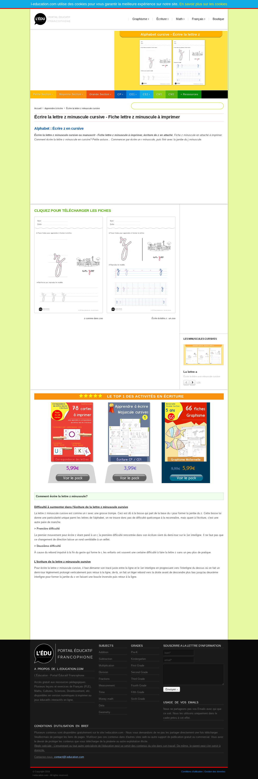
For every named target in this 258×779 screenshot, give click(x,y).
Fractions (104, 678)
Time (102, 692)
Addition (103, 652)
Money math (106, 698)
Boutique (218, 19)
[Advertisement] (70, 59)
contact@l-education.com (69, 756)
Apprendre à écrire (54, 108)
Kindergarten (138, 658)
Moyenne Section (70, 94)
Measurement (107, 685)
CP (119, 94)
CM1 (159, 94)
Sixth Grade (138, 698)
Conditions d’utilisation (192, 771)
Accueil (37, 108)
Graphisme (139, 19)
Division (103, 672)
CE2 (145, 94)
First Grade (137, 665)
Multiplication (106, 665)
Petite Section (42, 94)
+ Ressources (189, 94)
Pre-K (134, 652)
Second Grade (139, 672)
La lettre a (190, 371)
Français (197, 19)
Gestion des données (214, 771)
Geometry (104, 712)
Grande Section (99, 94)
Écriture (161, 19)
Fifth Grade (137, 692)
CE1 (132, 94)
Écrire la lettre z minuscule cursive (83, 108)
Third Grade (138, 678)
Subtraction (105, 658)
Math (179, 19)
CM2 (171, 94)
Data (101, 705)
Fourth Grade (138, 685)
